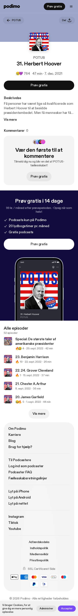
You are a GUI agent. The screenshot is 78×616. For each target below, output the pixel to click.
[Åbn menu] (71, 6)
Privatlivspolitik (39, 560)
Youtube (14, 529)
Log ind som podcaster (26, 466)
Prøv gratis (54, 6)
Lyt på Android (19, 497)
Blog (12, 441)
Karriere (14, 435)
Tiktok (13, 523)
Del (64, 20)
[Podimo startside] (12, 6)
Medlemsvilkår (39, 554)
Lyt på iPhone (18, 491)
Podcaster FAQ (20, 472)
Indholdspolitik (39, 548)
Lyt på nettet (18, 503)
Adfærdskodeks (39, 542)
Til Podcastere (19, 460)
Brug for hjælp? (20, 447)
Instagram (16, 517)
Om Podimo (17, 429)
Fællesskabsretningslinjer (27, 478)
